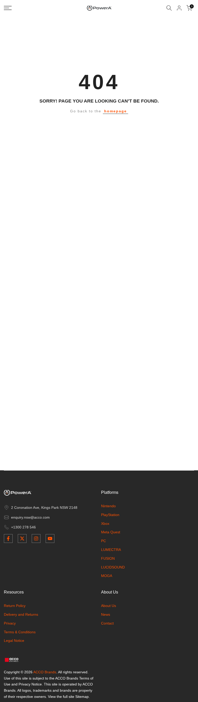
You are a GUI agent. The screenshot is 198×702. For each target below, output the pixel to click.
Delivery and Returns (21, 614)
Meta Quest (110, 532)
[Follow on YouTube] (50, 538)
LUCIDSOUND (113, 567)
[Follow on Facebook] (8, 538)
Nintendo (108, 506)
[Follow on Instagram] (36, 538)
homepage (115, 111)
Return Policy (15, 606)
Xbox (105, 523)
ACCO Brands (44, 672)
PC (103, 541)
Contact (107, 623)
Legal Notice (14, 640)
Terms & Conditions (20, 632)
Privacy (10, 623)
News (105, 614)
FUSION (108, 558)
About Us (108, 606)
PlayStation (110, 515)
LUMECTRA (111, 550)
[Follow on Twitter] (22, 538)
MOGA (106, 576)
